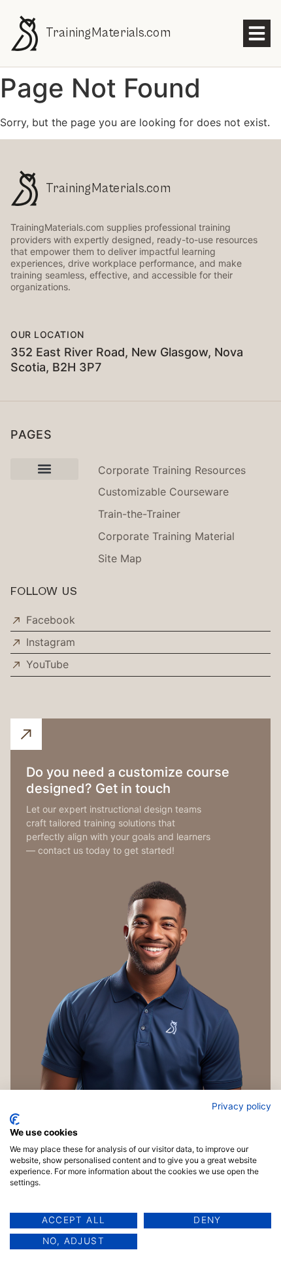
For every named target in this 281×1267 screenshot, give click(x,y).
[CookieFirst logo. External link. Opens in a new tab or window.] (15, 1119)
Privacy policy (241, 1106)
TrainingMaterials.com (108, 32)
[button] (257, 33)
